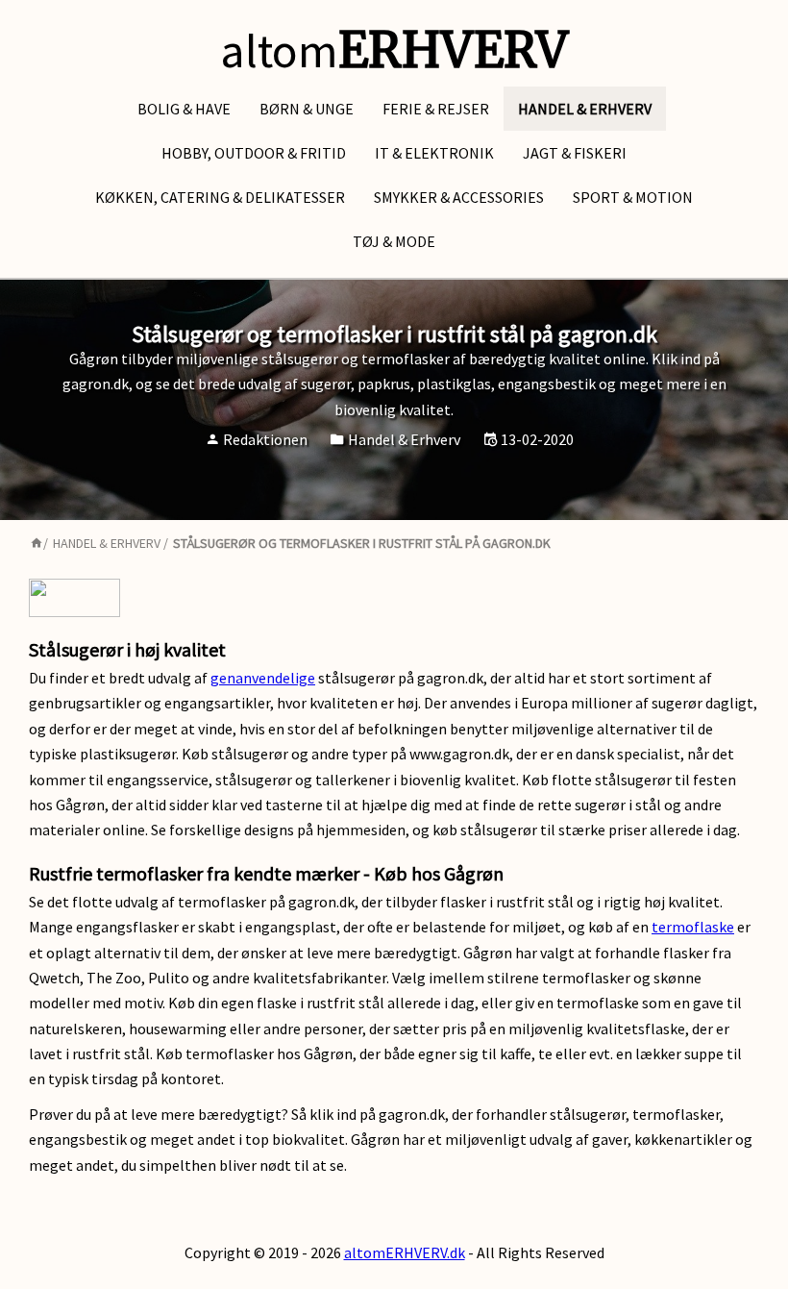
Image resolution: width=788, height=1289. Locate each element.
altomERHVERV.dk (404, 1252)
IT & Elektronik (434, 152)
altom (394, 50)
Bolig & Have (184, 108)
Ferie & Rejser (435, 108)
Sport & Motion (633, 197)
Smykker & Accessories (459, 197)
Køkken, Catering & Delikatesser (220, 197)
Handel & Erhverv (585, 108)
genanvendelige (262, 677)
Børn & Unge (306, 108)
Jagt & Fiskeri (575, 152)
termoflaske (693, 926)
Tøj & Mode (394, 241)
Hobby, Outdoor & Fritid (253, 152)
